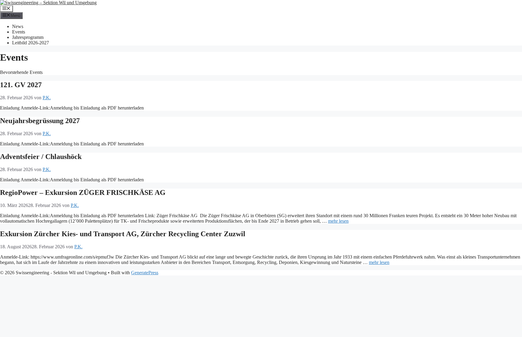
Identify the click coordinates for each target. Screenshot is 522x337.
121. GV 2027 (21, 85)
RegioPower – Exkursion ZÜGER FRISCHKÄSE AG (83, 192)
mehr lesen (338, 221)
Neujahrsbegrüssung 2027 (40, 121)
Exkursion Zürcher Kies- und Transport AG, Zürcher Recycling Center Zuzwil (122, 234)
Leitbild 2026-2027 (30, 42)
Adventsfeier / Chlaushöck (41, 157)
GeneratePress (144, 272)
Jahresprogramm (28, 37)
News (17, 26)
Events (18, 31)
